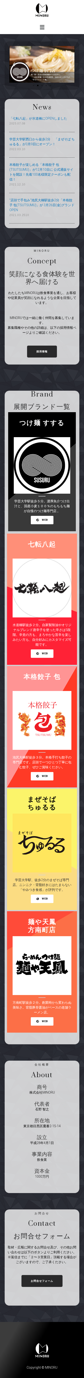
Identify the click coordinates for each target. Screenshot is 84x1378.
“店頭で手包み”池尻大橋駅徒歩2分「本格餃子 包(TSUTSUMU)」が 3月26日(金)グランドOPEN (41, 205)
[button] (33, 85)
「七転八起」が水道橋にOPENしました (38, 118)
